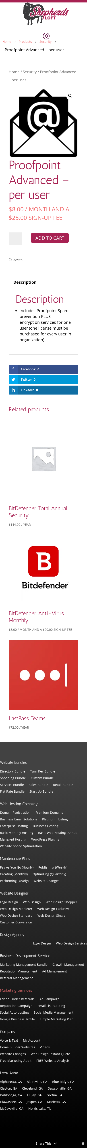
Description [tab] (25, 282)
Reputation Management (18, 971)
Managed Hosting (13, 839)
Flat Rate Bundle (12, 792)
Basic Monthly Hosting (16, 833)
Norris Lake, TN (39, 1109)
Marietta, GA (56, 1102)
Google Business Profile (17, 1019)
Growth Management (68, 965)
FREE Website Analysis (53, 1061)
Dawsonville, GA (60, 1088)
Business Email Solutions (18, 819)
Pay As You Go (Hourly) (16, 867)
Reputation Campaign (16, 1006)
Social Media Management (53, 1013)
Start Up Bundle (41, 792)
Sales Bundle (38, 785)
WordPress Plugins (45, 839)
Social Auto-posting (14, 1013)
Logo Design (9, 902)
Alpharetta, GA (11, 1082)
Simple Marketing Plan (56, 1019)
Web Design (32, 902)
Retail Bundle (63, 785)
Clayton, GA (8, 1088)
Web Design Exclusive (53, 909)
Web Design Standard (16, 916)
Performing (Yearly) (14, 881)
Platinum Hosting (55, 819)
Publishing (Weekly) (52, 867)
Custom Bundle (42, 778)
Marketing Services (16, 990)
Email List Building (51, 1006)
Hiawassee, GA (11, 1102)
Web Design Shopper (61, 902)
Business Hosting (45, 826)
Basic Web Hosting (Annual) (58, 833)
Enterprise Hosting (14, 826)
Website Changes (46, 881)
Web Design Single (51, 916)
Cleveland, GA (32, 1088)
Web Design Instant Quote (50, 1054)
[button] (70, 96)
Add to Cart (49, 238)
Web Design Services (71, 943)
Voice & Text (9, 1041)
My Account (31, 1041)
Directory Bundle (12, 771)
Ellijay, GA (34, 1095)
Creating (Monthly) (14, 874)
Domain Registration (15, 813)
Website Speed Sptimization (21, 846)
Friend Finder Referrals (17, 999)
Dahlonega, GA (11, 1095)
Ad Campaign (49, 999)
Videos (45, 1047)
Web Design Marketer (16, 909)
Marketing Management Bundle (24, 965)
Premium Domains (49, 813)
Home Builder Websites (17, 1047)
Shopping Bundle (13, 778)
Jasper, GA (34, 1102)
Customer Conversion (16, 922)
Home (14, 71)
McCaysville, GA (11, 1109)
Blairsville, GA (37, 1082)
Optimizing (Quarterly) (49, 874)
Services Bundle (12, 785)
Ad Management (54, 971)
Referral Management (16, 978)
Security (30, 71)
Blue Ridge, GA (63, 1082)
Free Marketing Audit (15, 1061)
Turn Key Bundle (42, 771)
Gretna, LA (54, 1095)
